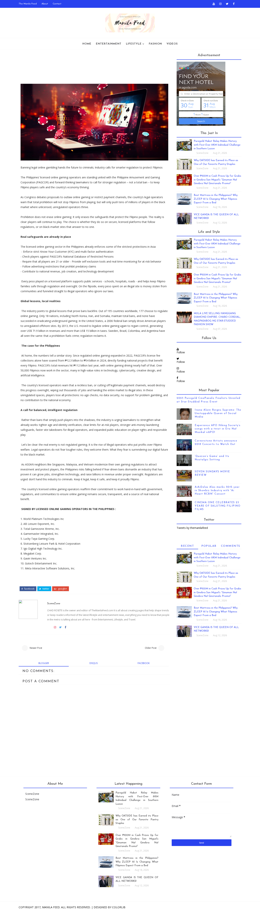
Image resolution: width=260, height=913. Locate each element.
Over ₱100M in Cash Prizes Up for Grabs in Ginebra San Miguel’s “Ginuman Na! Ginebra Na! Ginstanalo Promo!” (217, 180)
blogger (43, 663)
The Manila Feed (28, 4)
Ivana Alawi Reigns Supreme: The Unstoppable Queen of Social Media (218, 413)
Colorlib (118, 907)
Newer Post (36, 648)
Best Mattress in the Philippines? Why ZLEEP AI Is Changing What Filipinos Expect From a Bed (216, 199)
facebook (29, 588)
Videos (172, 43)
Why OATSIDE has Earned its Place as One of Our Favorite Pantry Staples (137, 819)
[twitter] (227, 4)
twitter (45, 588)
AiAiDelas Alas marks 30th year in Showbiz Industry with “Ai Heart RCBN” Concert (217, 490)
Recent (187, 546)
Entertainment (108, 43)
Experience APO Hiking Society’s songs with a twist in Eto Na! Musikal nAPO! (218, 428)
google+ (62, 588)
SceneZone (53, 603)
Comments (230, 546)
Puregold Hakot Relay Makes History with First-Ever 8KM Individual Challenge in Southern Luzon (217, 145)
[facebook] (234, 4)
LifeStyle (134, 43)
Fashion (155, 43)
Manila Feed (51, 907)
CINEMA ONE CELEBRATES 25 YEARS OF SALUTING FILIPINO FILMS (217, 506)
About (44, 4)
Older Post (150, 648)
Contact (57, 4)
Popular (209, 546)
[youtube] (214, 4)
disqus (93, 663)
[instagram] (220, 4)
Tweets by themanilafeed (192, 528)
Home (86, 43)
